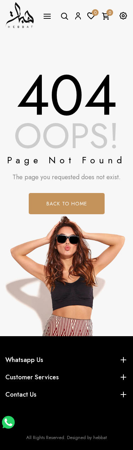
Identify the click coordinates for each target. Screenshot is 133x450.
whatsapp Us (24, 360)
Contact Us (21, 394)
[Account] (78, 15)
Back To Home (66, 203)
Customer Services (32, 377)
